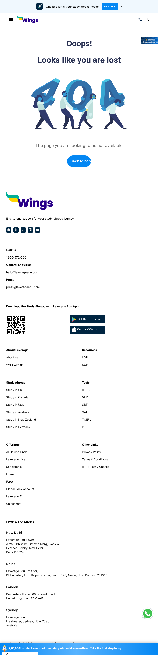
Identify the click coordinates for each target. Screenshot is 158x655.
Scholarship (14, 466)
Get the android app (90, 319)
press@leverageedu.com (23, 287)
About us (12, 357)
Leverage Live (15, 459)
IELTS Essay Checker (96, 466)
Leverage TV (14, 496)
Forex (10, 481)
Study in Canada (17, 397)
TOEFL (86, 419)
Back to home (80, 161)
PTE (84, 427)
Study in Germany (18, 427)
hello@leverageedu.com (22, 272)
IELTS (86, 390)
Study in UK (14, 390)
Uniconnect (13, 503)
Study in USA (15, 404)
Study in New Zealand (21, 419)
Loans (10, 474)
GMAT (86, 397)
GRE (85, 404)
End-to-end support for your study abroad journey (40, 218)
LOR (85, 357)
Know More (110, 6)
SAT (84, 412)
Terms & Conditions (95, 459)
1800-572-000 (16, 257)
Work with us (14, 364)
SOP (85, 364)
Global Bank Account (20, 489)
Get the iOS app (87, 329)
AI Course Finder (17, 452)
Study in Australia (18, 412)
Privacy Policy (91, 452)
